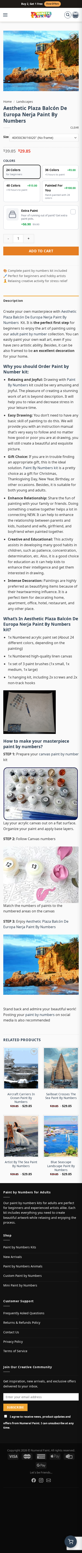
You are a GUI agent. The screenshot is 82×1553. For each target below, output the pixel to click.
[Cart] (75, 14)
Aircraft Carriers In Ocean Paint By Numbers (21, 1098)
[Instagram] (41, 1480)
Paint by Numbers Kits (19, 1247)
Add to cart (41, 251)
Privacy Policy (13, 1341)
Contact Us (11, 1332)
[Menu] (7, 15)
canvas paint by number (59, 754)
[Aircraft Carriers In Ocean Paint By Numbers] (21, 1068)
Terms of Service (15, 1351)
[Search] (67, 14)
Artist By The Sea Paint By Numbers (21, 1164)
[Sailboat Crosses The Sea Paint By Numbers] (61, 1068)
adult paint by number (28, 334)
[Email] (48, 1480)
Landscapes (24, 101)
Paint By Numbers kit (40, 467)
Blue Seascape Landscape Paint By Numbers (61, 1166)
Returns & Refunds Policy (21, 1322)
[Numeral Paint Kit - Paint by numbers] (41, 15)
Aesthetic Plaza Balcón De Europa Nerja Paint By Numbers (40, 317)
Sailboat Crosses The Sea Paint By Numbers (61, 1096)
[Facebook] (33, 1480)
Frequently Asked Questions (23, 1313)
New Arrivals (12, 1257)
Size (6, 137)
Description (13, 300)
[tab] (41, 300)
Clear (74, 127)
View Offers (52, 3)
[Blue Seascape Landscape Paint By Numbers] (61, 1136)
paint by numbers (22, 746)
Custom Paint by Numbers (22, 1276)
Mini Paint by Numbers (20, 1285)
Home (7, 101)
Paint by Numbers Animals (22, 1266)
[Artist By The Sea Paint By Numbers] (21, 1136)
